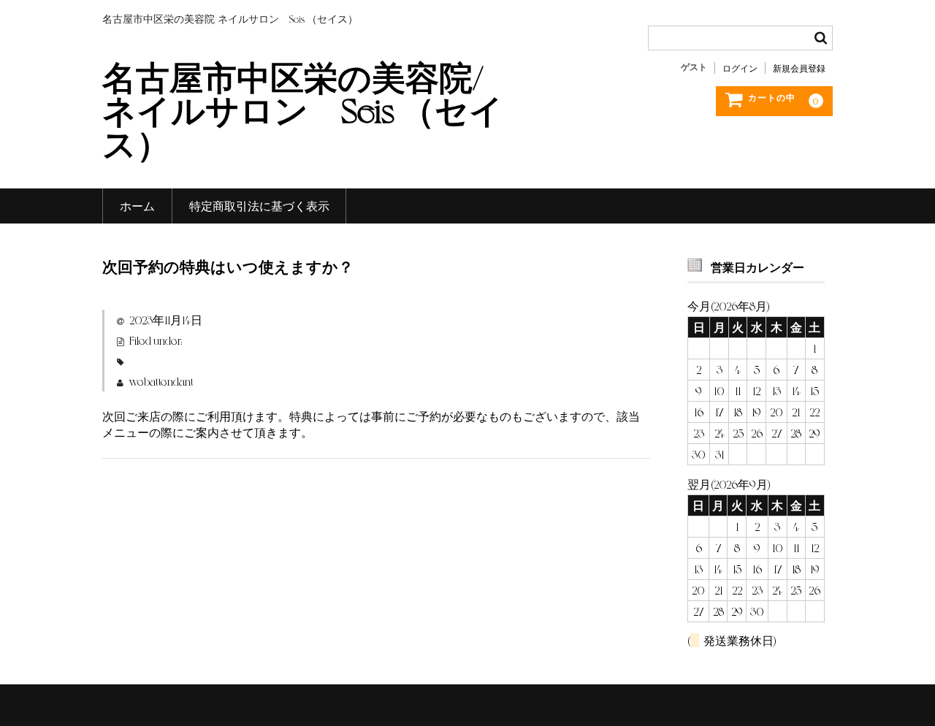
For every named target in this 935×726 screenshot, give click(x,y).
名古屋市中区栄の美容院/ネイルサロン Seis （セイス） (302, 109)
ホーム (137, 206)
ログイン (739, 68)
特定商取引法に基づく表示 (259, 206)
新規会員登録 (799, 68)
